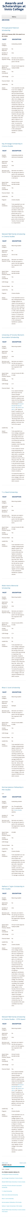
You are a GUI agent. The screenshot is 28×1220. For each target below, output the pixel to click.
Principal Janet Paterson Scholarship (10, 1174)
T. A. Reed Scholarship (10, 492)
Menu (14, 17)
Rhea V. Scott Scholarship (11, 688)
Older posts (5, 1163)
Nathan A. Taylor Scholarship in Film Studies (12, 1206)
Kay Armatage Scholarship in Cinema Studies (12, 1178)
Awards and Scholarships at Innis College (14, 6)
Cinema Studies (18, 810)
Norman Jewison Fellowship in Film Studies (12, 1202)
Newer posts (23, 1163)
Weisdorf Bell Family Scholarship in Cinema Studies (13, 1182)
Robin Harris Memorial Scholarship (10, 1195)
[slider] (2, 1166)
